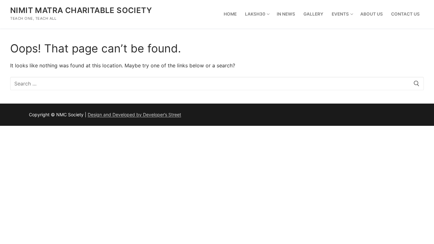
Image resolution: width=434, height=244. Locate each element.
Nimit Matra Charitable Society (81, 10)
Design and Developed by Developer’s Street (134, 114)
